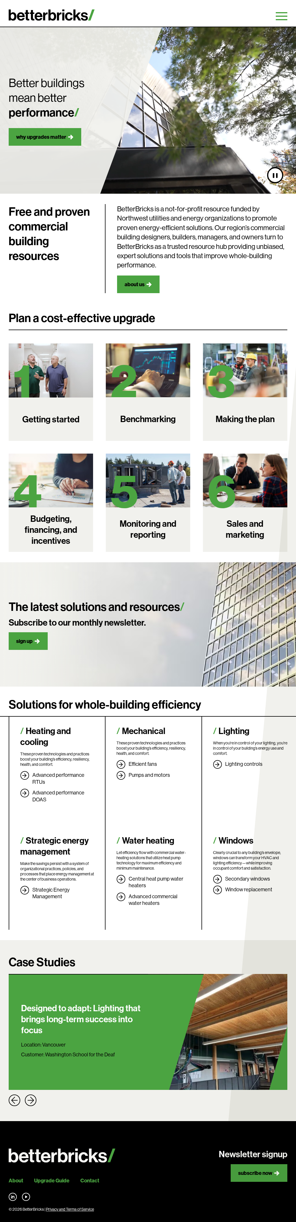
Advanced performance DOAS (58, 796)
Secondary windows (247, 878)
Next (30, 1100)
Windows (236, 840)
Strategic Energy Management (51, 893)
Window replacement (248, 889)
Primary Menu (281, 16)
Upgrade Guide (51, 1180)
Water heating (148, 840)
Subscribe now (255, 1173)
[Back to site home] (62, 1156)
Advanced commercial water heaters (153, 900)
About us (135, 284)
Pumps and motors (149, 775)
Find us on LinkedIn (13, 1197)
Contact (89, 1180)
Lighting (234, 730)
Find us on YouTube (26, 1197)
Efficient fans (143, 764)
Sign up (24, 641)
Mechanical (143, 730)
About (16, 1180)
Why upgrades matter (41, 137)
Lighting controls (243, 764)
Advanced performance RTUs (58, 778)
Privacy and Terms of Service (70, 1209)
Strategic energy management (54, 846)
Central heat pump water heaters (156, 882)
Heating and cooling (45, 736)
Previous (14, 1100)
